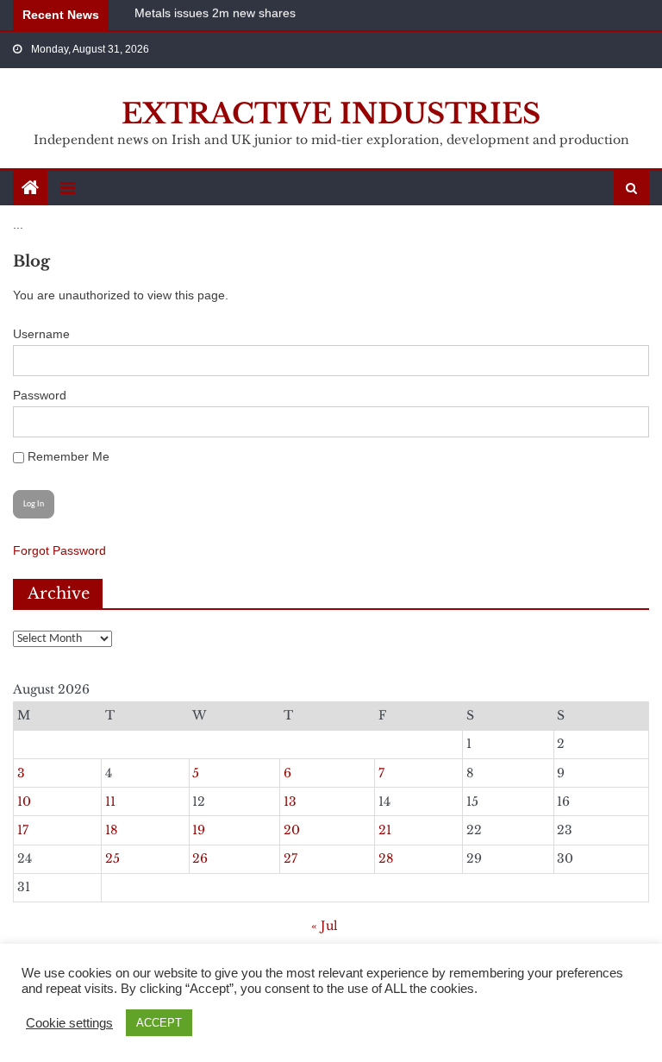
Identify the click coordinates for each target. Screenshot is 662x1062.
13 (290, 801)
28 (385, 858)
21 (384, 830)
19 (198, 830)
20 (292, 830)
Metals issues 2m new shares (215, 12)
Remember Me (66, 456)
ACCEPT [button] (159, 1022)
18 (111, 830)
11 (110, 801)
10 (24, 801)
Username (41, 334)
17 (22, 830)
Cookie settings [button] (69, 1023)
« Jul (324, 925)
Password (39, 395)
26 (200, 858)
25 (112, 858)
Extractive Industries (331, 114)
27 (290, 858)
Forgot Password (59, 550)
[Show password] (626, 421)
